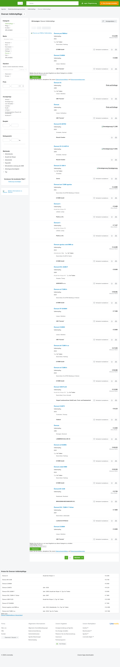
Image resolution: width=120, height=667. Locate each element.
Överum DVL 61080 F (61, 267)
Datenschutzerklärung (34, 631)
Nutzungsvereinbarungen (78, 79)
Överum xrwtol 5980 (60, 467)
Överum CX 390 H (60, 165)
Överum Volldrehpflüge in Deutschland (11, 615)
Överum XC (57, 82)
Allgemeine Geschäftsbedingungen (38, 628)
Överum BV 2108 (59, 489)
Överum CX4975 (59, 406)
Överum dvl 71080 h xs (61, 345)
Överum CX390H (59, 526)
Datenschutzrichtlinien (62, 79)
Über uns (3, 628)
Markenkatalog (32, 640)
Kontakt (3, 634)
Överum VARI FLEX (60, 387)
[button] (111, 49)
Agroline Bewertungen (34, 637)
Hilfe (2, 631)
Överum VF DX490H (60, 308)
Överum (56, 104)
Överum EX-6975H (60, 124)
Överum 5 (57, 204)
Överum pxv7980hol (60, 33)
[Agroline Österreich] (8, 3)
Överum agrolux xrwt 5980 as (63, 244)
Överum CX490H (59, 55)
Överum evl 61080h (60, 445)
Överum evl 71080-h (60, 289)
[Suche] (28, 3)
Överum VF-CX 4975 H (61, 146)
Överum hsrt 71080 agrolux (63, 184)
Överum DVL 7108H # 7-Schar (64, 507)
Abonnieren (35, 77)
